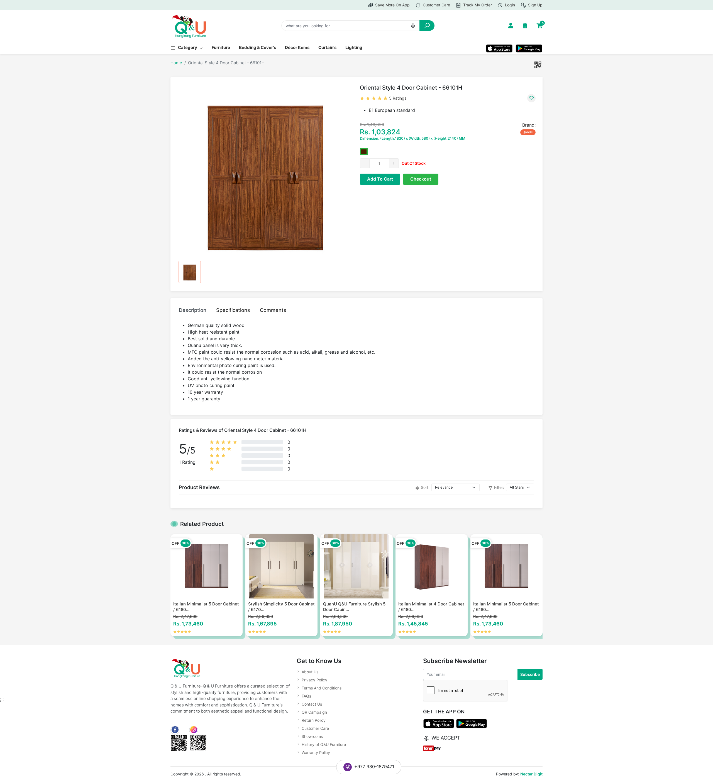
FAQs (306, 696)
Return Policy (314, 720)
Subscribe (530, 674)
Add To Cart (380, 179)
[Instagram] (193, 730)
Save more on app (392, 5)
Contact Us (312, 704)
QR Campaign (314, 712)
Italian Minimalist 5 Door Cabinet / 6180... (206, 606)
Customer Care (315, 728)
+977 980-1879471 (374, 766)
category (188, 47)
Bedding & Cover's (257, 47)
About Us (310, 671)
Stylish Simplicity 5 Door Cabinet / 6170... (281, 606)
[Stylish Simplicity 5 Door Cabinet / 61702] (281, 566)
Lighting (353, 47)
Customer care (436, 5)
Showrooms (312, 736)
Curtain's (327, 47)
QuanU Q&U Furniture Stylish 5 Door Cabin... (354, 606)
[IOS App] (499, 47)
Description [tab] (192, 310)
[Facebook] (174, 730)
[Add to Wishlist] (531, 98)
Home (176, 62)
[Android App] (529, 47)
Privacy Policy (314, 679)
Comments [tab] (273, 310)
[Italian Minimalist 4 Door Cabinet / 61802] (431, 566)
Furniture (221, 47)
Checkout (420, 179)
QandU (527, 132)
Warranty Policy (316, 752)
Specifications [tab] (233, 310)
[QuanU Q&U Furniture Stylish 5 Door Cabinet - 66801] (356, 566)
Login (509, 5)
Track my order (477, 5)
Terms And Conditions (321, 688)
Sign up (535, 5)
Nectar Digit (531, 774)
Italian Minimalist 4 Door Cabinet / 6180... (431, 606)
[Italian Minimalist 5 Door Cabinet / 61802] (206, 566)
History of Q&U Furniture (324, 744)
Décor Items (297, 47)
